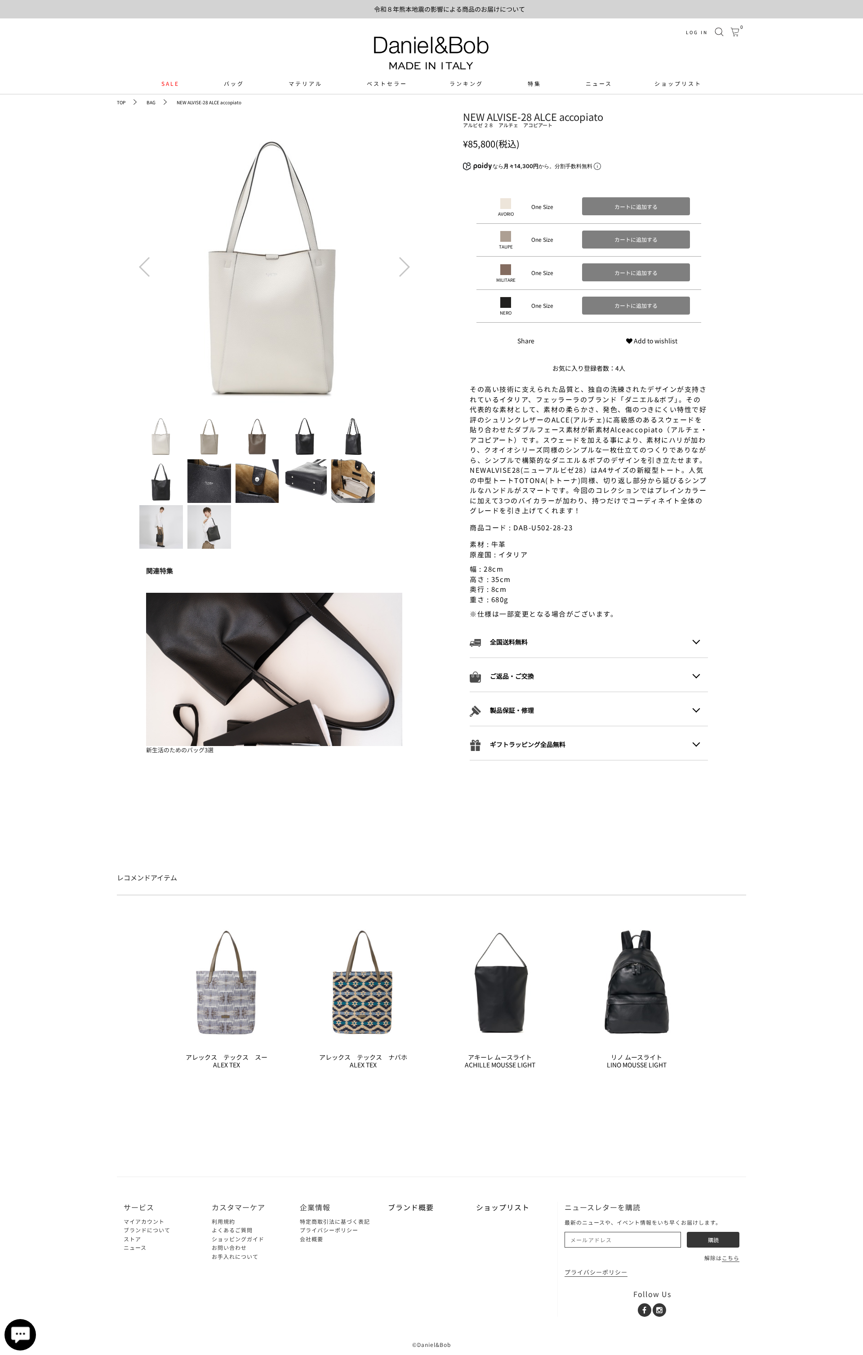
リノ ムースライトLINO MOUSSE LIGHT (637, 1061)
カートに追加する (636, 206)
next (402, 260)
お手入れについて (235, 1256)
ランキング (466, 83)
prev (143, 260)
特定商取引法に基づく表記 (335, 1221)
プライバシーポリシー (329, 1230)
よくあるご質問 (232, 1230)
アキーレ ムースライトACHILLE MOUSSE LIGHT (500, 1061)
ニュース (599, 83)
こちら (730, 1258)
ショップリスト (678, 83)
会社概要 (311, 1239)
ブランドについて (147, 1230)
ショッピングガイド (238, 1239)
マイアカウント (144, 1221)
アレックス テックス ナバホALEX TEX (363, 1061)
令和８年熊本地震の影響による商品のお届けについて (449, 8)
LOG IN (697, 32)
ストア (132, 1239)
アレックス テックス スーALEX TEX (226, 1061)
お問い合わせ (229, 1247)
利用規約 (223, 1221)
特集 (534, 83)
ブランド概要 (411, 1207)
